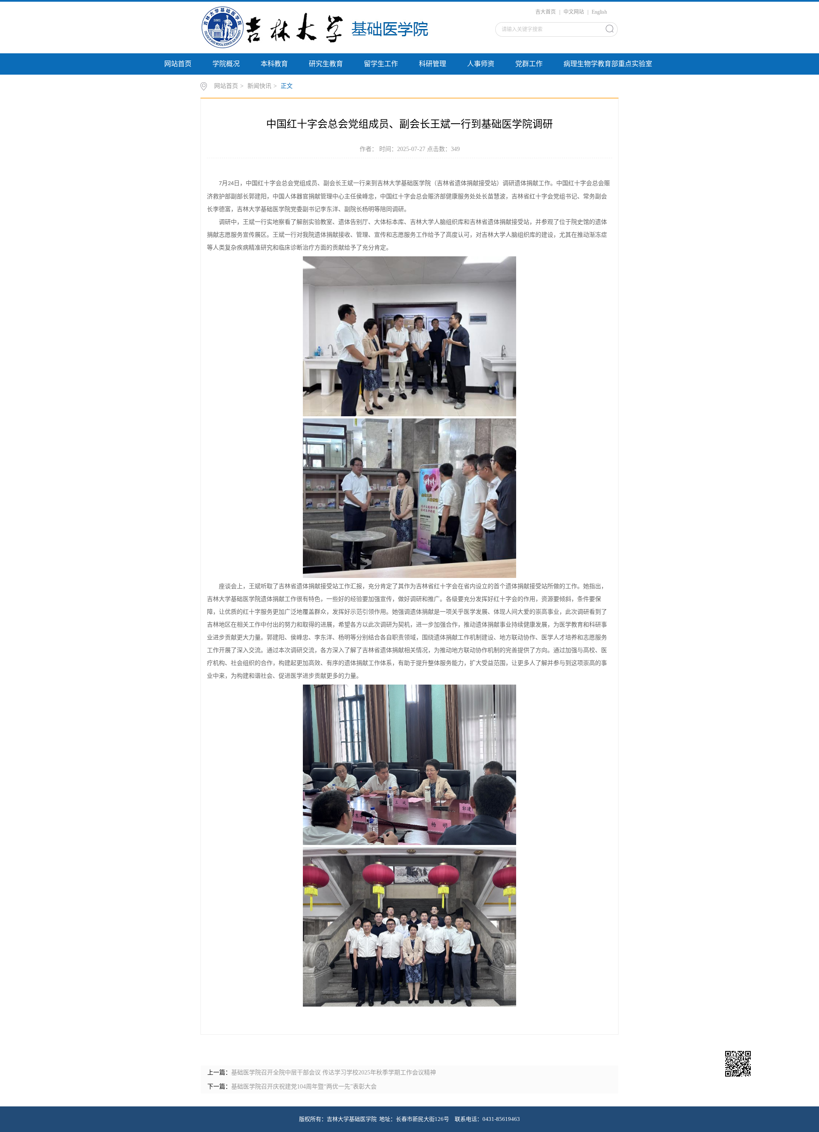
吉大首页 (545, 12)
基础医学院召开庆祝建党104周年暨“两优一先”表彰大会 (304, 1086)
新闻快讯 (259, 86)
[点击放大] (753, 1065)
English (599, 12)
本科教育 (274, 63)
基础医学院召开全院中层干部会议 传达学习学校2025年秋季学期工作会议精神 (333, 1072)
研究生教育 (326, 63)
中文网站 (573, 12)
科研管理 (432, 63)
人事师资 (480, 63)
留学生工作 (381, 63)
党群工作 (529, 63)
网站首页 (178, 63)
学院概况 (226, 63)
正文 (287, 86)
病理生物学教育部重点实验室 (607, 63)
